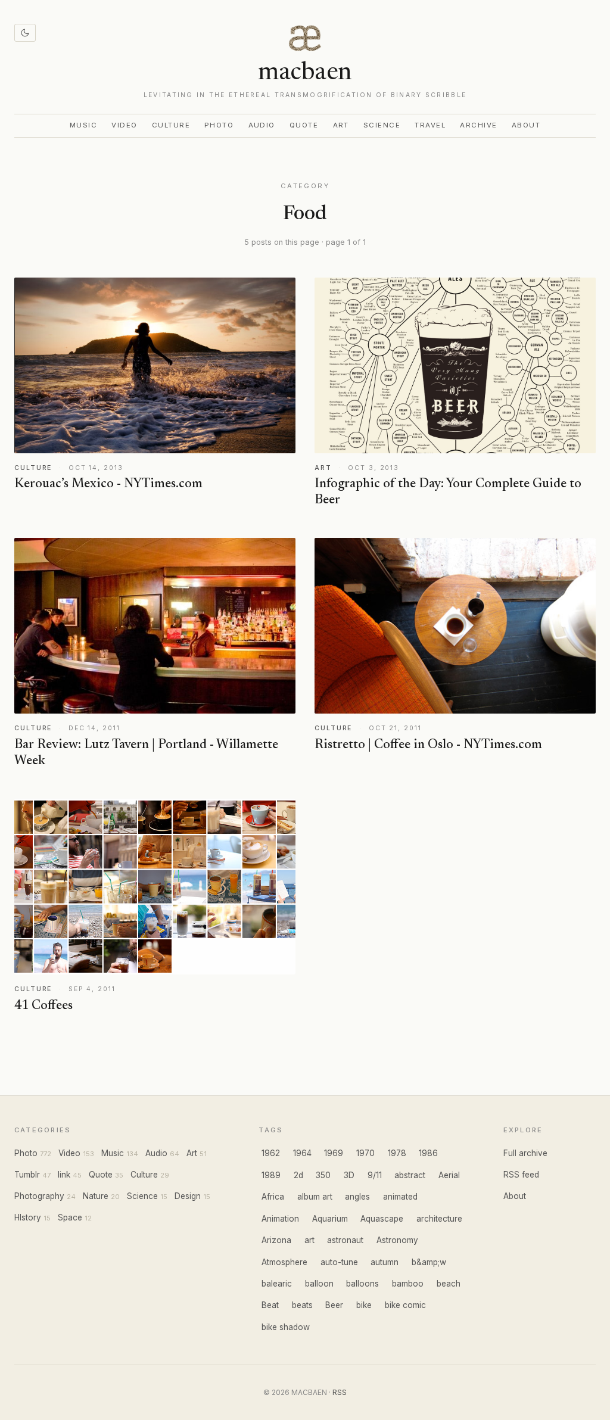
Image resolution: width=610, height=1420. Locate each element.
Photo (219, 125)
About (526, 125)
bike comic (405, 1305)
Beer (334, 1305)
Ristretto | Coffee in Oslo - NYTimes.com (428, 745)
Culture (171, 125)
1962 (271, 1153)
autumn (385, 1262)
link (64, 1174)
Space (70, 1217)
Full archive (525, 1153)
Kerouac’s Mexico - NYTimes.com (108, 484)
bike (364, 1305)
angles (357, 1196)
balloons (362, 1283)
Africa (273, 1196)
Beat (270, 1305)
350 (323, 1175)
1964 (302, 1153)
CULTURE (33, 468)
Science (381, 125)
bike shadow (286, 1327)
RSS (339, 1392)
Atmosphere (284, 1262)
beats (302, 1305)
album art (314, 1196)
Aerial (449, 1175)
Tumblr (27, 1174)
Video (124, 125)
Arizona (276, 1240)
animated (400, 1196)
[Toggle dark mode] (25, 33)
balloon (319, 1283)
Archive (478, 125)
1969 (333, 1153)
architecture (439, 1218)
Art (341, 125)
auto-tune (339, 1262)
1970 (365, 1153)
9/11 (375, 1175)
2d (298, 1175)
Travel (430, 125)
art (309, 1240)
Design (188, 1196)
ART (323, 468)
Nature (95, 1196)
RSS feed (521, 1174)
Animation (280, 1218)
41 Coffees (43, 1006)
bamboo (408, 1283)
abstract (409, 1175)
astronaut (345, 1240)
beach (448, 1283)
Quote (304, 125)
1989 (271, 1175)
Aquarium (330, 1218)
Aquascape (381, 1218)
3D (349, 1175)
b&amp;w (429, 1262)
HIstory (27, 1217)
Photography (39, 1196)
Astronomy (397, 1240)
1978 (397, 1153)
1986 (428, 1153)
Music (84, 125)
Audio (262, 125)
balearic (277, 1283)
